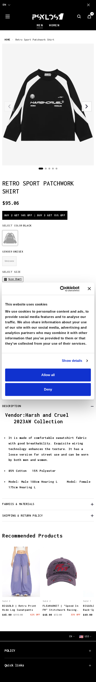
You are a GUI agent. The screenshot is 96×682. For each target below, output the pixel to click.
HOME (7, 39)
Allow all (48, 375)
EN (4, 4)
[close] (89, 5)
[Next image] (87, 106)
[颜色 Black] (10, 238)
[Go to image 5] (56, 168)
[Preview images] (21, 588)
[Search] (79, 16)
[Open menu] (8, 16)
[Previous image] (9, 106)
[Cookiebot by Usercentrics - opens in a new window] (60, 289)
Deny (48, 389)
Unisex (9, 260)
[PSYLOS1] (48, 16)
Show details (72, 360)
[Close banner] (89, 288)
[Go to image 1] (41, 168)
